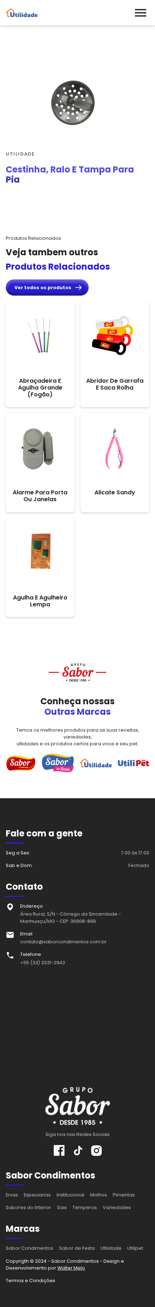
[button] (140, 13)
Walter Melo (71, 1268)
